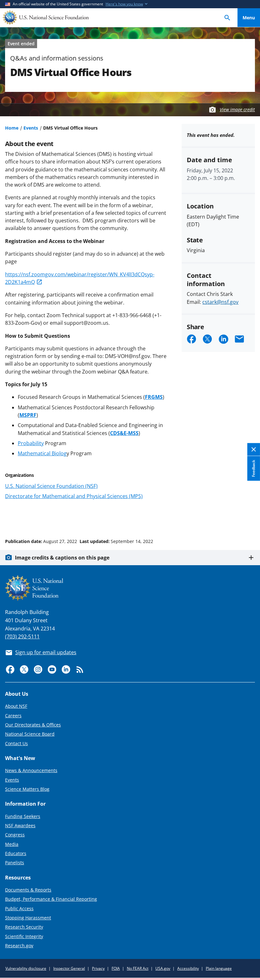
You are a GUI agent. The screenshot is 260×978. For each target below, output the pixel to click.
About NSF (16, 706)
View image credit (237, 109)
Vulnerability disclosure (25, 968)
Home (11, 128)
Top (248, 517)
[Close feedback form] (253, 449)
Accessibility (188, 968)
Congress (15, 835)
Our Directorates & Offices (33, 725)
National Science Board (30, 734)
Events (30, 128)
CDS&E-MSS (124, 433)
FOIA (116, 968)
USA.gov (162, 968)
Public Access (19, 908)
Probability (31, 443)
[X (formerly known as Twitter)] (24, 669)
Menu (249, 18)
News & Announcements (31, 770)
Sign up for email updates (45, 652)
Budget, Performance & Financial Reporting (51, 899)
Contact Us (16, 743)
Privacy (98, 968)
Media (11, 844)
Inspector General (69, 968)
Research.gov (19, 946)
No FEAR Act (137, 968)
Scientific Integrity (24, 936)
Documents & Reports (28, 890)
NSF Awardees (20, 825)
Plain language (219, 968)
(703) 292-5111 (22, 636)
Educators (15, 853)
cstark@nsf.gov (220, 301)
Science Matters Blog (27, 789)
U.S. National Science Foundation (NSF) (51, 486)
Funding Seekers (22, 816)
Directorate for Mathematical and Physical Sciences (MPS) (74, 496)
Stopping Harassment (28, 918)
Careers (13, 716)
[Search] (227, 17)
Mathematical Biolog (42, 453)
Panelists (14, 863)
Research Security (24, 927)
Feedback (253, 468)
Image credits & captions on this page (62, 557)
